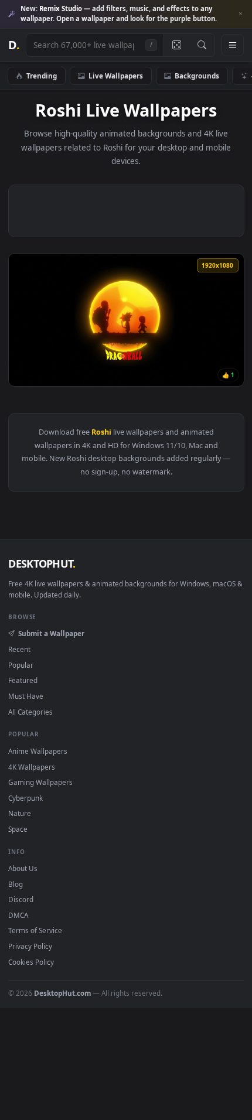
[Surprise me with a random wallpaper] (176, 45)
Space (18, 829)
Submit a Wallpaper (51, 633)
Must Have (25, 696)
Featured (23, 680)
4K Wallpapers (31, 766)
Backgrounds (197, 75)
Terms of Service (35, 930)
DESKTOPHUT (41, 563)
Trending (41, 75)
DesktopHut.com (62, 993)
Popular (20, 665)
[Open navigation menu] (233, 45)
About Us (23, 868)
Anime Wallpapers (37, 751)
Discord (20, 899)
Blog (15, 884)
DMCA (18, 915)
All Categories (30, 711)
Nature (19, 813)
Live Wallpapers (115, 75)
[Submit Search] (201, 45)
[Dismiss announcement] (240, 14)
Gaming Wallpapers (40, 782)
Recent (19, 649)
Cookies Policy (31, 962)
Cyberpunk (25, 798)
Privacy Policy (30, 946)
